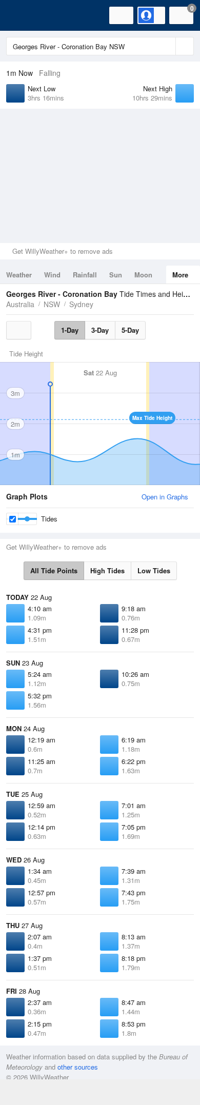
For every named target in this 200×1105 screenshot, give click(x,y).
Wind (52, 274)
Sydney (81, 304)
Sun (115, 274)
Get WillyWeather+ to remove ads (62, 251)
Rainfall (85, 274)
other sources (77, 1067)
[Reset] (167, 46)
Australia (20, 304)
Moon (143, 274)
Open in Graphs (165, 496)
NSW (52, 304)
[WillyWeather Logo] (23, 15)
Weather (19, 274)
